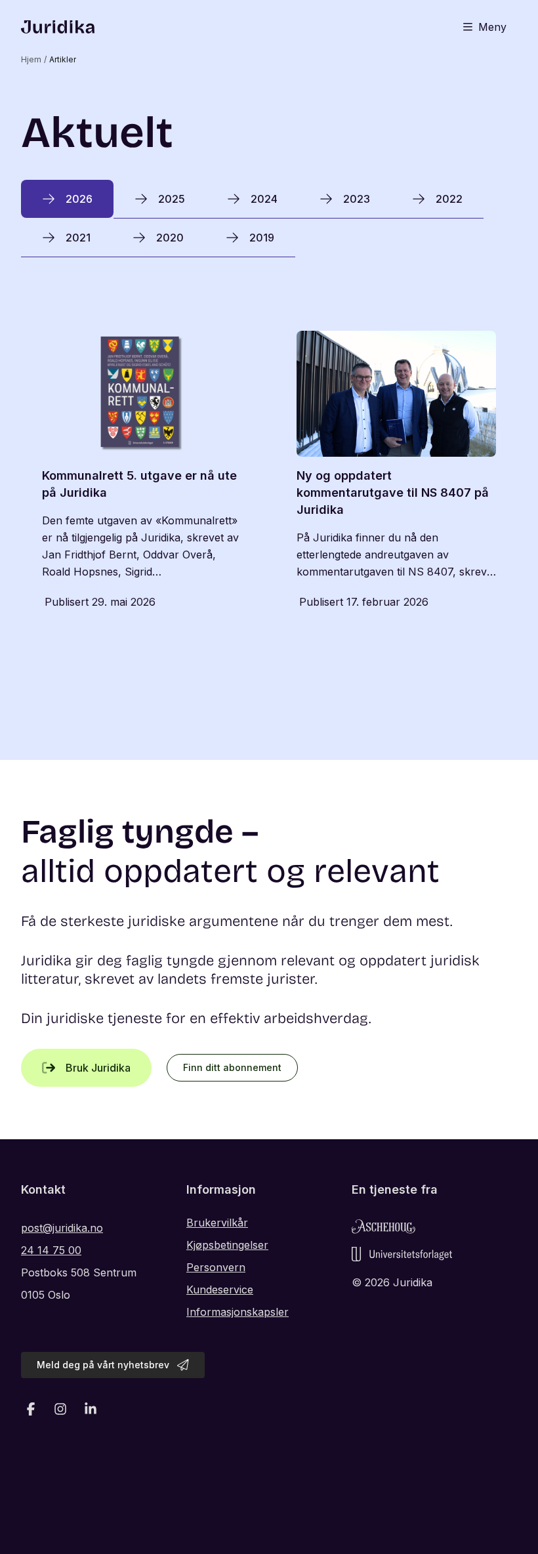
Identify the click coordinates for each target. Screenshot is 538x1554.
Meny (492, 26)
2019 (261, 237)
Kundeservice (219, 1289)
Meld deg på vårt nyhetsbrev (103, 1364)
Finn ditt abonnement (232, 1067)
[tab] (67, 199)
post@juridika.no (62, 1227)
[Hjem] (57, 26)
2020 (170, 237)
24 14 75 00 (51, 1250)
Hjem (31, 59)
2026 (79, 198)
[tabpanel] (269, 472)
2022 (449, 198)
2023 (356, 198)
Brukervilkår (217, 1222)
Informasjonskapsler (237, 1311)
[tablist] (269, 218)
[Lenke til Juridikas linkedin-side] (90, 1409)
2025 (171, 198)
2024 (264, 198)
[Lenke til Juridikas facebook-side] (31, 1409)
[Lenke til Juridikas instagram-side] (61, 1409)
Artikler (62, 59)
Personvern (215, 1267)
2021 (78, 237)
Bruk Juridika (98, 1067)
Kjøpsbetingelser (227, 1244)
